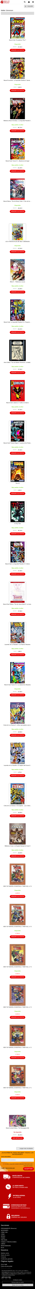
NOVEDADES (4, 1230)
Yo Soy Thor (17, 523)
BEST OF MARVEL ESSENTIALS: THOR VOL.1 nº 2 (18, 1047)
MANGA (3, 1236)
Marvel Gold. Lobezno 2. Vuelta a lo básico (17, 402)
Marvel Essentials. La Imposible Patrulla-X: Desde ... (17, 80)
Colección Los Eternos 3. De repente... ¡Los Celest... (17, 805)
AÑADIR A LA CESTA (17, 50)
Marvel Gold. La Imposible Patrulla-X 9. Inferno (17, 564)
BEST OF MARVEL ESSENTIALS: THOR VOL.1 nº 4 (18, 967)
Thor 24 (17, 483)
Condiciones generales (7, 1259)
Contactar (3, 1257)
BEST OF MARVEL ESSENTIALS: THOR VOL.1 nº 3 (18, 1007)
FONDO (3, 1238)
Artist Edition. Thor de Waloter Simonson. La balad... (17, 362)
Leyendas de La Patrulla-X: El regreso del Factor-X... (17, 765)
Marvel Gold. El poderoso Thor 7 (17, 40)
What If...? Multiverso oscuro (17, 282)
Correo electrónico (6, 1156)
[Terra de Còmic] (5, 2)
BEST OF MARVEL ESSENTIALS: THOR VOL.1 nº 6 (18, 886)
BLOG (2, 1247)
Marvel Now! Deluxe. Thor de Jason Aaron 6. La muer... (17, 604)
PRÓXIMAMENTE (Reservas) (9, 1228)
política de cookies (6, 1276)
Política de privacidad (6, 1266)
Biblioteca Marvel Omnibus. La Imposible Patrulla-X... (18, 120)
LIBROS (3, 1244)
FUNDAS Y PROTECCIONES (9, 1242)
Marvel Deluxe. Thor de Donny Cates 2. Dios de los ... (17, 201)
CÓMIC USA (4, 1232)
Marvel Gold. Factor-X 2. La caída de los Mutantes (17, 684)
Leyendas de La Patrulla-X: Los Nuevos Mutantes (17, 644)
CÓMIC (3, 1234)
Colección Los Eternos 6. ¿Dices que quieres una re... (17, 725)
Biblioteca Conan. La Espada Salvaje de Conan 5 (17, 846)
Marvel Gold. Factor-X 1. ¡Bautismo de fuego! (17, 161)
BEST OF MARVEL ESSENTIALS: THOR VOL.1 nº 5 (18, 926)
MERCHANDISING (6, 1245)
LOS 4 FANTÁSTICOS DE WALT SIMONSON (17, 241)
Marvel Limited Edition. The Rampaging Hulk (17, 1128)
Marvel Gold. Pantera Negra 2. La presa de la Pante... (18, 443)
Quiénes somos (5, 1253)
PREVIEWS (4, 1240)
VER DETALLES (17, 1138)
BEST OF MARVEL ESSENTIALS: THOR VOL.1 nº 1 (18, 1087)
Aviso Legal (4, 1264)
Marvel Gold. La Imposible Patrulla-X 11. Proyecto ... (17, 322)
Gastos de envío (5, 1255)
